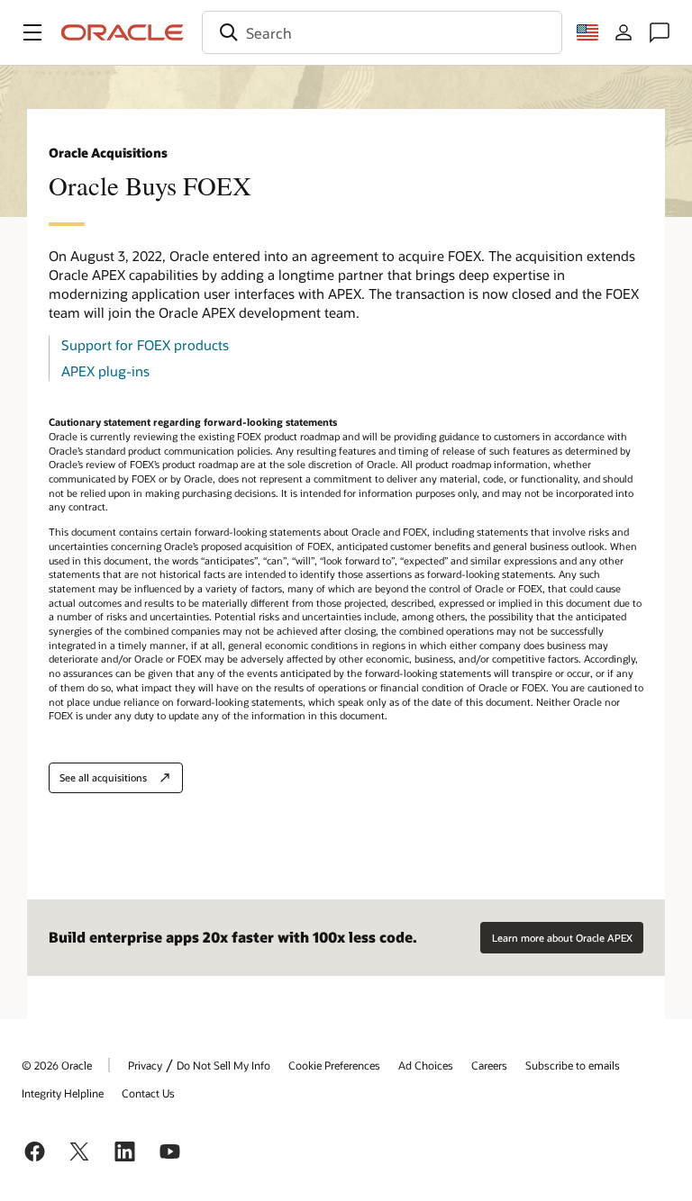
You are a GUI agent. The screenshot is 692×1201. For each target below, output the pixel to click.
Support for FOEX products (145, 345)
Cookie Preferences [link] (334, 1065)
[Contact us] (659, 32)
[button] (32, 32)
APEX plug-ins (105, 371)
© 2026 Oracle (57, 1065)
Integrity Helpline (63, 1093)
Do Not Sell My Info (223, 1065)
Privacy (145, 1065)
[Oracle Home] (122, 32)
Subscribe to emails (572, 1065)
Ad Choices (425, 1065)
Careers (489, 1065)
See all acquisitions (103, 777)
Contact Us (148, 1093)
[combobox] (382, 32)
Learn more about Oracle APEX (562, 937)
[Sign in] (623, 32)
